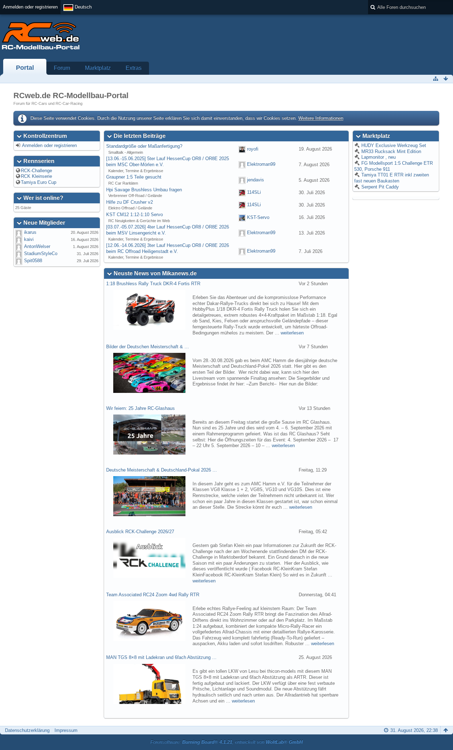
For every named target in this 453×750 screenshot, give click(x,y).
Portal (25, 67)
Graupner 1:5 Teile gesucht (133, 177)
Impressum (66, 730)
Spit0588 (33, 260)
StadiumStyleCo (40, 253)
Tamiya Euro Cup (38, 182)
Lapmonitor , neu (378, 157)
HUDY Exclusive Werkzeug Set (393, 145)
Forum (62, 68)
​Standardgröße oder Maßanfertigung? (144, 146)
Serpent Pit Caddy (379, 187)
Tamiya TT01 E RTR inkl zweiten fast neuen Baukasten (391, 178)
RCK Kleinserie (36, 176)
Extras (134, 68)
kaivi (29, 239)
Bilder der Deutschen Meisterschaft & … (147, 346)
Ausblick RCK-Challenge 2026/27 (140, 531)
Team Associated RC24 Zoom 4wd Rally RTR (152, 594)
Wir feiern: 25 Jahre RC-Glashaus (140, 408)
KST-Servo (258, 217)
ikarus (30, 232)
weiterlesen (292, 332)
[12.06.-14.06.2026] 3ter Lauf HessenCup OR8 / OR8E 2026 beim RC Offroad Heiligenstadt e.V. (167, 248)
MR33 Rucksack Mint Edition (390, 151)
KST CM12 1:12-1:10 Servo (134, 214)
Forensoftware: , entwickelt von (226, 742)
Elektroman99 (261, 164)
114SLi (254, 192)
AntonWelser (37, 246)
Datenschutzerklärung (27, 730)
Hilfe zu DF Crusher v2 (129, 202)
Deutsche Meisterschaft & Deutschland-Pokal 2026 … (161, 470)
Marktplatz (98, 68)
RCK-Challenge (36, 170)
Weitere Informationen (320, 118)
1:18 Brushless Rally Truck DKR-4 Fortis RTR (153, 283)
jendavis (255, 179)
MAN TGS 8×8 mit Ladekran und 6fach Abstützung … (161, 657)
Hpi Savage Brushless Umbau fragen (144, 189)
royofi (252, 149)
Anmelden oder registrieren (30, 7)
